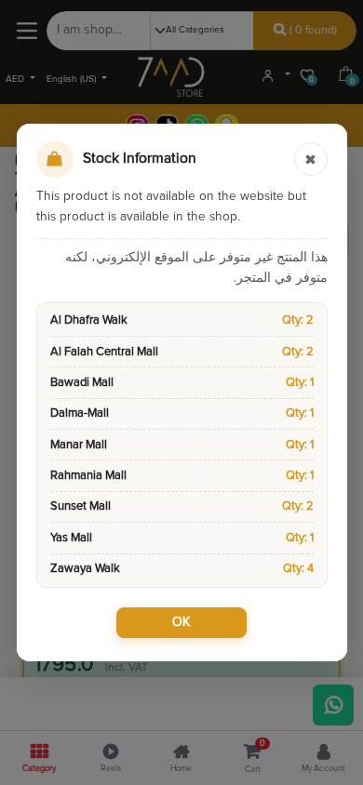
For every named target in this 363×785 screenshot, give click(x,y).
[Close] (311, 159)
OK (181, 622)
